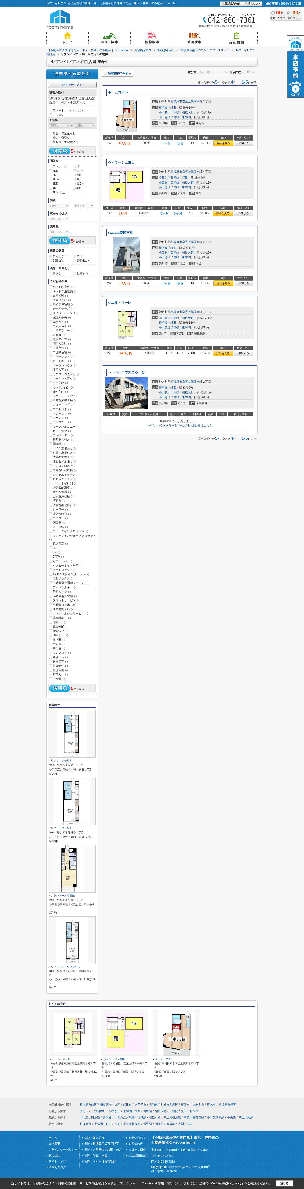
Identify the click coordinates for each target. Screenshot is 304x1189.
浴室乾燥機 (62, 492)
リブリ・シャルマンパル (65, 966)
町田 (173, 107)
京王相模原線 (172, 1117)
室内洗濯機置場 (65, 400)
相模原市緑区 (227, 1104)
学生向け (60, 383)
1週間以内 (83, 260)
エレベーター (63, 435)
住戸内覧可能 (63, 609)
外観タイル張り (65, 461)
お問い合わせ (137, 1138)
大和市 (153, 1104)
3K (78, 179)
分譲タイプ (62, 339)
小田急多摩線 (215, 1117)
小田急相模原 (131, 1124)
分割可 (59, 335)
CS (56, 548)
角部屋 (59, 648)
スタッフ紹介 (137, 1149)
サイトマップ (57, 1161)
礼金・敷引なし (63, 137)
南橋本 (170, 1124)
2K (54, 175)
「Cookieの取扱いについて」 (226, 1183)
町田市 (127, 1104)
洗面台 (59, 500)
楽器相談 (60, 295)
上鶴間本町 (195, 101)
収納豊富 (60, 543)
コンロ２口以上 (65, 465)
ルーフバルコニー (66, 426)
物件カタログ (57, 1167)
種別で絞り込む (72, 84)
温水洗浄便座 (63, 496)
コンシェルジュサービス (70, 613)
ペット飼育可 (63, 287)
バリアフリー (63, 330)
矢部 (184, 1111)
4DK (79, 188)
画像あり (58, 273)
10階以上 (60, 630)
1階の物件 (61, 626)
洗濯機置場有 (63, 457)
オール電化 (62, 431)
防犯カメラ (62, 591)
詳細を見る (223, 143)
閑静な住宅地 (63, 304)
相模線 (142, 1117)
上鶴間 (173, 1111)
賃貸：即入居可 (94, 1138)
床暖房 (59, 522)
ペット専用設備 (65, 291)
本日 (79, 256)
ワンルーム (60, 166)
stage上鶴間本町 (120, 232)
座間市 (185, 1104)
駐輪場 (59, 444)
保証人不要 (62, 317)
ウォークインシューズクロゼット (72, 537)
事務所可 (60, 321)
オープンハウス (65, 365)
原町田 (84, 1111)
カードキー (62, 361)
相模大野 (188, 112)
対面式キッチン (65, 479)
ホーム (53, 1138)
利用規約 (54, 1155)
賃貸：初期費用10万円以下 (101, 1143)
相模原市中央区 (110, 1104)
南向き (59, 644)
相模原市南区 (179, 101)
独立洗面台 (62, 514)
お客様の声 (135, 1143)
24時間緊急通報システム (70, 583)
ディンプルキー (65, 587)
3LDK (79, 183)
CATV (58, 556)
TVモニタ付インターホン (71, 574)
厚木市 (211, 1104)
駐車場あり (62, 618)
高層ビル (60, 657)
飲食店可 (60, 661)
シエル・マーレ (119, 302)
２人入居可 (62, 326)
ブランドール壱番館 (63, 895)
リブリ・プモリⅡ (61, 760)
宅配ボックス (63, 578)
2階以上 (60, 622)
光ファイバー (63, 561)
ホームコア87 (118, 92)
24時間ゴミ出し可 (66, 604)
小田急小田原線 (169, 112)
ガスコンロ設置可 (66, 374)
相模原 (194, 1111)
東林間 (186, 117)
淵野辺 (147, 1111)
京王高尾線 (246, 1117)
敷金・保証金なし (64, 133)
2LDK (56, 179)
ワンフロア (62, 652)
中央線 (231, 1117)
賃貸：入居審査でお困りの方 (103, 1149)
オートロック (63, 569)
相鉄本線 (155, 1117)
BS (56, 552)
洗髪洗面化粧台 (65, 505)
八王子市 (140, 1104)
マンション (76, 110)
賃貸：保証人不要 (95, 1155)
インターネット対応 (67, 565)
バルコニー (62, 422)
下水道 (59, 679)
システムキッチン (66, 474)
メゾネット (62, 413)
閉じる (284, 1183)
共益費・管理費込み (66, 142)
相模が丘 (114, 1111)
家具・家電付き (65, 452)
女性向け (60, 391)
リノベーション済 (66, 313)
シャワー (60, 509)
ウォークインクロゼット (70, 531)
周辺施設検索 (137, 1155)
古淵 (181, 1124)
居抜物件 (60, 665)
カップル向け (63, 387)
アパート (58, 110)
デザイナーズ (63, 308)
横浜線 (163, 107)
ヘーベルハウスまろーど (126, 372)
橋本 (137, 1111)
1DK (55, 170)
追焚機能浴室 (63, 487)
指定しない (60, 256)
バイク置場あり (65, 448)
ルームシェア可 (65, 378)
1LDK (79, 170)
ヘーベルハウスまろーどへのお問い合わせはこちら (179, 425)
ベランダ (60, 418)
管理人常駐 (62, 343)
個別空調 (60, 670)
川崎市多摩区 (169, 1104)
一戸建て (58, 115)
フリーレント (63, 356)
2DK (79, 175)
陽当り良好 (62, 300)
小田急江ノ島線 (169, 117)
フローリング (63, 404)
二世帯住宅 (62, 352)
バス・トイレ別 (65, 483)
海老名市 (198, 1104)
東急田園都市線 (194, 1117)
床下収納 (60, 527)
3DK (55, 183)
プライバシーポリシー (63, 1149)
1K (78, 166)
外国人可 (60, 369)
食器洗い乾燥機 (65, 470)
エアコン (60, 518)
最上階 (59, 639)
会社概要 (54, 1143)
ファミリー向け (65, 396)
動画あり (82, 273)
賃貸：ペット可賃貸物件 (100, 1161)
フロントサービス (66, 600)
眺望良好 (60, 348)
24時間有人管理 (65, 596)
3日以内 (58, 260)
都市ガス (60, 674)
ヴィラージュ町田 (121, 162)
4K (54, 188)
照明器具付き (63, 439)
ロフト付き (62, 409)
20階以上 (60, 635)
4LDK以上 (59, 192)
